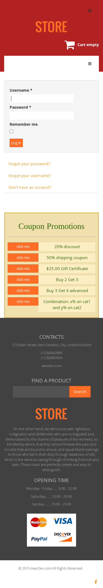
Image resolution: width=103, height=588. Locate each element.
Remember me (24, 124)
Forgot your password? (29, 163)
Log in (16, 142)
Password (20, 107)
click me (22, 246)
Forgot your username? (30, 175)
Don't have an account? (30, 187)
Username (21, 90)
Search (80, 391)
